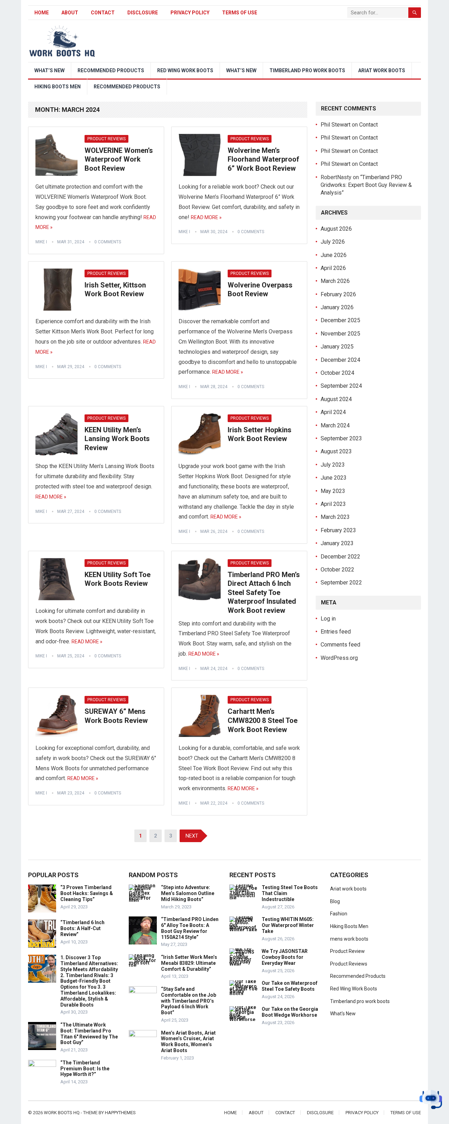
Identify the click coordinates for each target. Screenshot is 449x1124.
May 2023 (333, 491)
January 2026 (337, 307)
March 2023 (335, 517)
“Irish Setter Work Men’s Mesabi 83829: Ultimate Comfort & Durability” (189, 963)
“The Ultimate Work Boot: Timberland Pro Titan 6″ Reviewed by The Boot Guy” (89, 1033)
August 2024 (336, 399)
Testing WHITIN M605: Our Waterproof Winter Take (288, 925)
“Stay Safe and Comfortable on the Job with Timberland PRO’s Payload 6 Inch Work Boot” (188, 1000)
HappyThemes (120, 1112)
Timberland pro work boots (307, 70)
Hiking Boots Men (57, 86)
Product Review (347, 951)
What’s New (49, 70)
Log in (328, 618)
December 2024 (340, 360)
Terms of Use (239, 12)
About (69, 12)
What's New (343, 1013)
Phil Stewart (335, 124)
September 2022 (341, 582)
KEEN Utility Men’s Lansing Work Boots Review (117, 439)
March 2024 (335, 425)
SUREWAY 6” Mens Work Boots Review (116, 716)
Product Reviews (106, 138)
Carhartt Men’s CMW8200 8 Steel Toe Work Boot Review (262, 720)
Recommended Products (111, 70)
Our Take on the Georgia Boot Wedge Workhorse (290, 1012)
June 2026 (334, 255)
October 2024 (337, 373)
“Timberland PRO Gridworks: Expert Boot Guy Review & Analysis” (366, 185)
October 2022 (337, 569)
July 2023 (333, 464)
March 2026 (335, 281)
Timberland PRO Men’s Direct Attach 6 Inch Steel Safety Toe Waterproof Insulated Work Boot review (264, 592)
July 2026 (333, 241)
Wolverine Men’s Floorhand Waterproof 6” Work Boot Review (263, 159)
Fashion (338, 913)
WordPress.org (339, 658)
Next (192, 836)
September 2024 (341, 385)
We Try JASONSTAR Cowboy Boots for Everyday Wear (285, 957)
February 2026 (338, 294)
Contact (103, 12)
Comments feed (340, 644)
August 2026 (336, 228)
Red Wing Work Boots (185, 70)
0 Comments (107, 241)
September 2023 (341, 438)
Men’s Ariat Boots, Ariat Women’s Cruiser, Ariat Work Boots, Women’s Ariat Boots (188, 1041)
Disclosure (142, 12)
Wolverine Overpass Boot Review (260, 289)
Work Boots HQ (62, 1112)
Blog (335, 901)
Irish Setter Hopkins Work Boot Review (259, 434)
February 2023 (338, 530)
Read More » (206, 217)
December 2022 (340, 556)
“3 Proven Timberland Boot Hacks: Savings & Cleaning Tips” (86, 893)
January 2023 (337, 543)
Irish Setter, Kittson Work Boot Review (115, 289)
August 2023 (336, 451)
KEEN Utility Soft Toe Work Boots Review (117, 579)
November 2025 (340, 333)
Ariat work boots (381, 70)
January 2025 (337, 346)
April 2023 (333, 504)
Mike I (41, 241)
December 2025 (340, 320)
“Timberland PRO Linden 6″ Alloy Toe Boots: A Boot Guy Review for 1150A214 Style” (190, 928)
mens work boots (349, 939)
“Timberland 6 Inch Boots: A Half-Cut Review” (82, 928)
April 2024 (333, 412)
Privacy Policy (189, 12)
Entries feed (336, 631)
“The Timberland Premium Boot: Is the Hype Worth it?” (84, 1068)
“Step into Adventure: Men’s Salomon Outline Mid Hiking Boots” (187, 893)
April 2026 (333, 268)
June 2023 (334, 477)
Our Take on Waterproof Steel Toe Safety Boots (289, 986)
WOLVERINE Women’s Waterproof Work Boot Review (119, 159)
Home (41, 12)
